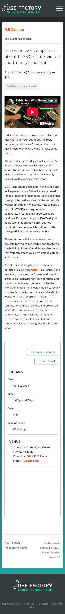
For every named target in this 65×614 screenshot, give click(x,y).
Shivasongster (29, 269)
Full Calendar (14, 30)
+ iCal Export (46, 361)
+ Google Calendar (43, 352)
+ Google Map (30, 460)
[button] (59, 8)
